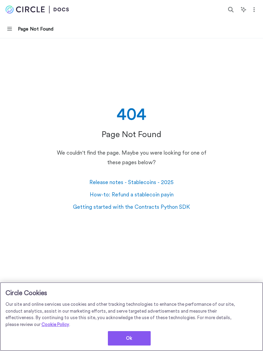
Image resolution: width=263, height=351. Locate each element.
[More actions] (254, 9)
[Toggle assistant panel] (243, 10)
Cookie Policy (55, 324)
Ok (129, 338)
